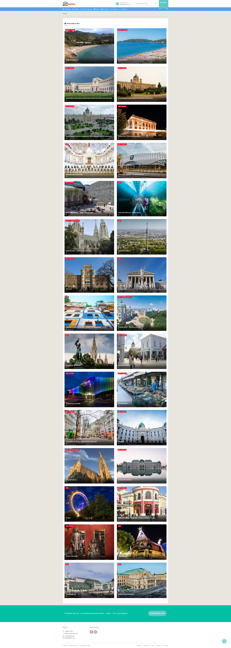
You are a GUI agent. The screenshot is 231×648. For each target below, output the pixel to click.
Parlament (122, 289)
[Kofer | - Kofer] (69, 3)
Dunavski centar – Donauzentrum (131, 174)
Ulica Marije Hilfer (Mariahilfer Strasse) (81, 442)
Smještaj (76, 9)
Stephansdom (71, 480)
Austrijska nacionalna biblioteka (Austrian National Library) (89, 98)
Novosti (98, 9)
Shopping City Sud (73, 403)
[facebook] (91, 632)
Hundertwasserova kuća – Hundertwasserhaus (83, 327)
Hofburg (121, 442)
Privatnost (165, 645)
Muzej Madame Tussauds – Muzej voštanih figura (136, 518)
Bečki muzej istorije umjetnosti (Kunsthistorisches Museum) (89, 136)
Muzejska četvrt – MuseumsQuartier (79, 212)
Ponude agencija (87, 9)
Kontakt (139, 645)
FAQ (152, 645)
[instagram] (95, 632)
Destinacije (68, 9)
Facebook (106, 9)
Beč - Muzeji (70, 68)
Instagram (115, 9)
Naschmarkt (123, 403)
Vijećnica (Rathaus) (73, 365)
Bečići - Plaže (70, 29)
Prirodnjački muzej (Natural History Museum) (135, 98)
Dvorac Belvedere (125, 480)
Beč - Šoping (122, 144)
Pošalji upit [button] (124, 9)
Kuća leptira (70, 594)
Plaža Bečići (122, 60)
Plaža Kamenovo (72, 60)
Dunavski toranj (124, 251)
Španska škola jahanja (74, 174)
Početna (65, 13)
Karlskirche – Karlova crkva (129, 327)
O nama (158, 645)
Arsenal (69, 289)
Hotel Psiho (122, 556)
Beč (67, 144)
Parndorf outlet (124, 365)
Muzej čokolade (72, 556)
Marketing (146, 645)
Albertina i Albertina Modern (129, 136)
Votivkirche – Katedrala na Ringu (78, 251)
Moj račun (163, 2)
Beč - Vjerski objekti (72, 220)
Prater (68, 518)
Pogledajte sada (157, 613)
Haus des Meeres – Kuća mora (129, 212)
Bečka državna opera (126, 594)
